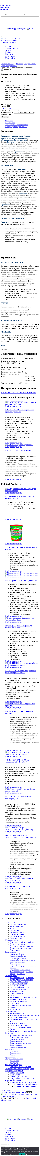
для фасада (14, 1063)
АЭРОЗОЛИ (10, 922)
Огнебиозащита (16, 1045)
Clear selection (6, 108)
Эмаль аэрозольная (17, 932)
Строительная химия (13, 1080)
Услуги (8, 50)
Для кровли (9, 1049)
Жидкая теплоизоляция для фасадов (23, 1031)
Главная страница (7, 64)
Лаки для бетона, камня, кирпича (22, 960)
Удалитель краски (16, 926)
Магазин (19, 64)
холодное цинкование (18, 993)
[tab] (22, 121)
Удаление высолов (17, 1013)
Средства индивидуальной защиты (23, 1079)
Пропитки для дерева (18, 1047)
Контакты (9, 54)
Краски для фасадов (17, 1023)
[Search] (24, 14)
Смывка (13, 1029)
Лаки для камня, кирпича (19, 1025)
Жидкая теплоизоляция (14, 1059)
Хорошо (22, 1154)
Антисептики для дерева (19, 1037)
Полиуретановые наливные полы (22, 946)
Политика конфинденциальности (13, 1092)
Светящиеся (14, 930)
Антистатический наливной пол (22, 942)
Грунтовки (14, 1051)
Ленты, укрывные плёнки (19, 1077)
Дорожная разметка (17, 962)
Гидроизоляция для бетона (20, 970)
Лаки (12, 995)
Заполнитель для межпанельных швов (24, 1015)
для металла (14, 1061)
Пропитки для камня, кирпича (21, 1027)
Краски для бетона (17, 954)
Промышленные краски (19, 982)
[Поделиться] (6, 1144)
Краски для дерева (17, 1039)
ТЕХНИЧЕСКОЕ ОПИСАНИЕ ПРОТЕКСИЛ (18, 393)
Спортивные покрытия (18, 944)
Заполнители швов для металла (22, 978)
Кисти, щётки (15, 1075)
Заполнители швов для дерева (21, 1035)
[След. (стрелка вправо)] (4, 1146)
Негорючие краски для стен (20, 1067)
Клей (12, 928)
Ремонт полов (15, 950)
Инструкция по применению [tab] (16, 127)
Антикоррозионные (17, 934)
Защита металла (11, 976)
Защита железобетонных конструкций (19, 1069)
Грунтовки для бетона (18, 958)
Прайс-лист (9, 52)
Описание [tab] (9, 121)
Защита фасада (10, 1011)
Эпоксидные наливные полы (21, 948)
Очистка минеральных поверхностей (24, 1084)
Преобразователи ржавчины (20, 1005)
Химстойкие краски (17, 991)
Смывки (13, 1007)
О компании (10, 56)
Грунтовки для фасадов (18, 1017)
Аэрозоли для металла (18, 999)
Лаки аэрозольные (17, 938)
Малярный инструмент (14, 1071)
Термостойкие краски (18, 924)
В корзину (5, 117)
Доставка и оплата (12, 48)
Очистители (14, 1003)
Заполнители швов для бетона (21, 972)
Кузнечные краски (17, 986)
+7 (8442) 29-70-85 (10, 25)
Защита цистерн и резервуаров (21, 980)
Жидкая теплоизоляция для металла (23, 997)
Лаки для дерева (16, 1041)
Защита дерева (10, 1033)
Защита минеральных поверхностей (23, 1082)
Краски (12, 1055)
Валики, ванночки (17, 1073)
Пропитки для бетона (9, 66)
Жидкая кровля (15, 1053)
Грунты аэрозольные (17, 936)
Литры (3, 110)
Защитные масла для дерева (20, 1043)
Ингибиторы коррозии (18, 1001)
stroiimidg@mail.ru (11, 21)
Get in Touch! (6, 1090)
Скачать (29, 1092)
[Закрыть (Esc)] (8, 1144)
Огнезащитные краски (13, 1065)
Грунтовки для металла (18, 990)
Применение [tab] (10, 123)
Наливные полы (11, 940)
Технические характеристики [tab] (16, 125)
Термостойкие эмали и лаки (20, 988)
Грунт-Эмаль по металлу (19, 984)
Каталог (8, 46)
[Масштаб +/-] (2, 1144)
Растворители (15, 1009)
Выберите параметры (13, 406)
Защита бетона (30, 64)
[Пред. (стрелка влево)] (2, 1146)
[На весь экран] (4, 1144)
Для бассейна (10, 1057)
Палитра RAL (10, 58)
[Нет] (26, 1154)
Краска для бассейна (17, 974)
